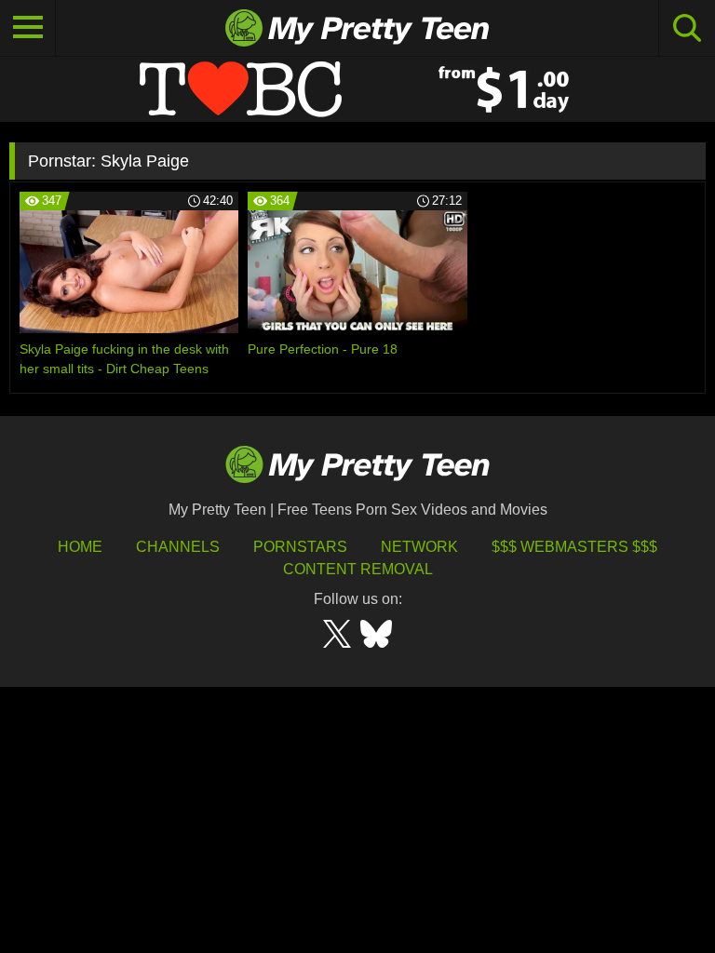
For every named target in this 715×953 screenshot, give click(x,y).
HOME (80, 547)
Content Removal (358, 569)
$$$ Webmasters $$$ (574, 547)
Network (419, 547)
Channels (178, 547)
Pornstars (300, 547)
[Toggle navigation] (28, 28)
